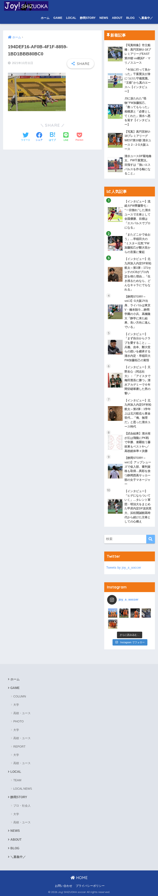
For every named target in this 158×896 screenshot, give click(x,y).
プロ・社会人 (22, 805)
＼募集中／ (146, 17)
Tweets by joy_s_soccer (123, 567)
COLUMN (19, 696)
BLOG (130, 17)
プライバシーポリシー (90, 885)
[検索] (150, 539)
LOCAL (71, 17)
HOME (81, 877)
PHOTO (18, 721)
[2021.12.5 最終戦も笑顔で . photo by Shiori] (124, 613)
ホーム (45, 17)
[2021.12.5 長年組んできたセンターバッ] (135, 613)
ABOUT (117, 17)
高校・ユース (22, 713)
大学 (16, 704)
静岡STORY (88, 17)
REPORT (19, 746)
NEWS (103, 17)
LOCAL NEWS (22, 788)
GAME (57, 17)
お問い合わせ (63, 885)
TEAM (17, 780)
